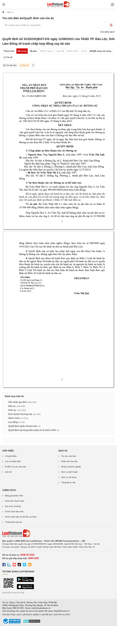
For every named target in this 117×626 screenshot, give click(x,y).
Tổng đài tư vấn (68, 482)
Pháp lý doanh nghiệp (71, 466)
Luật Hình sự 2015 (61, 614)
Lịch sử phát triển (13, 461)
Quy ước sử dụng (13, 506)
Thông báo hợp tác (13, 522)
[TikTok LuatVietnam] (19, 565)
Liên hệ (8, 472)
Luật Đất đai (46, 614)
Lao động (13, 422)
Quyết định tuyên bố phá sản (22, 426)
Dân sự (12, 406)
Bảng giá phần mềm (14, 495)
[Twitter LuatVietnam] (24, 565)
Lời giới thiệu (11, 456)
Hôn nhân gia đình (17, 402)
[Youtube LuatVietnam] (14, 565)
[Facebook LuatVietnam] (4, 565)
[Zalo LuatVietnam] (9, 565)
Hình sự (12, 410)
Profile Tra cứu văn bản (15, 466)
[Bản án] (58, 4)
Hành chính (14, 418)
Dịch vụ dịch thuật (69, 472)
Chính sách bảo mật (14, 511)
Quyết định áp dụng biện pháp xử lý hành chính (32, 430)
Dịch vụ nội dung (68, 477)
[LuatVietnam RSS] (29, 565)
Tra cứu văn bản (68, 456)
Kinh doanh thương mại (20, 414)
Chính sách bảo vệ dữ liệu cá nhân (21, 517)
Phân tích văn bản (69, 461)
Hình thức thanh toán (14, 501)
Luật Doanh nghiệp (30, 614)
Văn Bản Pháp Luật (11, 614)
